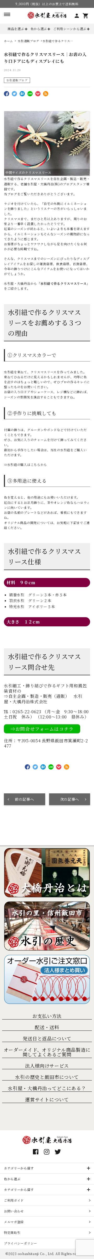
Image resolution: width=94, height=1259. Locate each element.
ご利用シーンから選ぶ (69, 28)
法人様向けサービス (47, 1065)
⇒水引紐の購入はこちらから (25, 464)
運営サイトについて (47, 1099)
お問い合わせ (14, 1211)
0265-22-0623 (27, 712)
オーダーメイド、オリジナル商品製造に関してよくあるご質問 (47, 1052)
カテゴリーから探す (19, 1168)
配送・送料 (47, 1027)
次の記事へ (69, 799)
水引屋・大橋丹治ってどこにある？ (47, 1088)
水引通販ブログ (17, 80)
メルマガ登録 (14, 1221)
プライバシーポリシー (20, 1243)
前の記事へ (24, 799)
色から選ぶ (39, 28)
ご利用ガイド (14, 1200)
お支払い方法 (47, 1015)
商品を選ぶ (16, 28)
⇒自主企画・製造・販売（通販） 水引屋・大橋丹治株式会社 (43, 698)
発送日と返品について (47, 1038)
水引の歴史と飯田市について (47, 1076)
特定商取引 (12, 1232)
